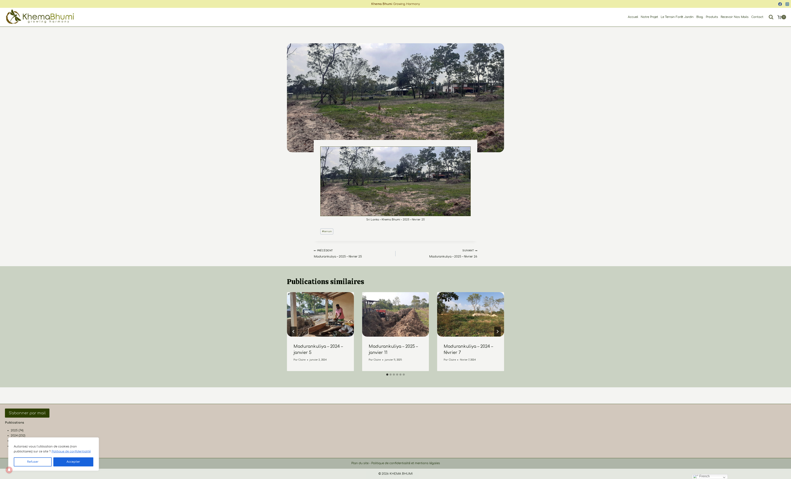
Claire (301, 359)
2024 (14, 435)
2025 (14, 430)
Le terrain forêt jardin (677, 17)
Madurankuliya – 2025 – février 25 (338, 253)
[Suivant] (497, 331)
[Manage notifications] (9, 470)
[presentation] (320, 314)
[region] (53, 454)
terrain (327, 231)
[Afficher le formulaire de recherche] (771, 17)
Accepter (73, 461)
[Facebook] (780, 4)
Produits (712, 17)
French (704, 476)
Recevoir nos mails (735, 17)
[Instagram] (787, 4)
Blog (699, 17)
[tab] (387, 375)
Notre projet (649, 17)
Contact (757, 17)
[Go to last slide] (293, 331)
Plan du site (360, 463)
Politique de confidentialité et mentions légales (405, 463)
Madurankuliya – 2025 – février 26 (453, 253)
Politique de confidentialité (71, 451)
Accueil (633, 17)
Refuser (33, 461)
